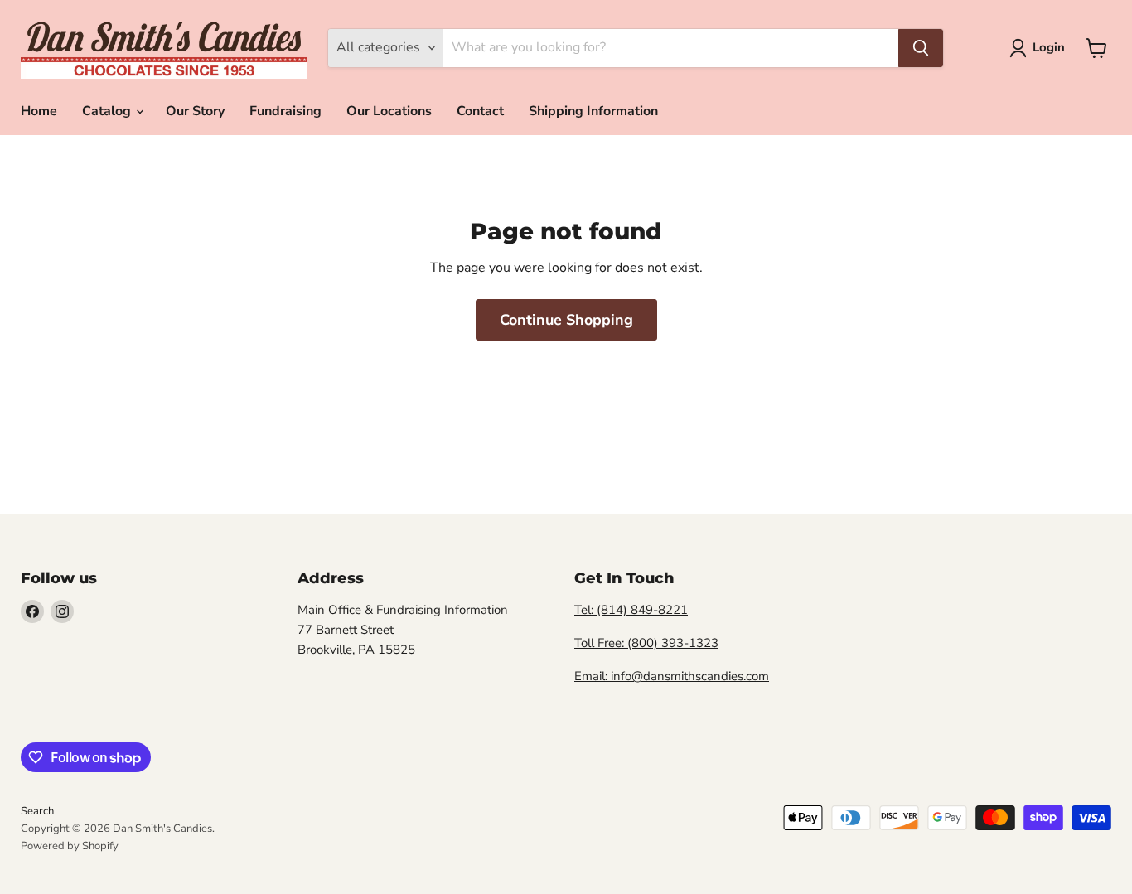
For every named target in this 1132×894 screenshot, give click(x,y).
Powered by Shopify (70, 845)
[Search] (920, 48)
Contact (480, 111)
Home (39, 111)
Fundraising (285, 111)
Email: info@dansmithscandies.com (671, 676)
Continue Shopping (566, 320)
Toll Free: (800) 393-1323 (646, 643)
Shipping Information (593, 111)
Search (37, 811)
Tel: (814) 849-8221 (631, 610)
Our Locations (389, 111)
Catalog (108, 111)
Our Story (195, 111)
